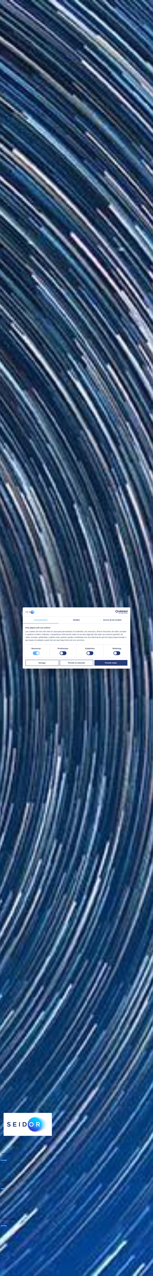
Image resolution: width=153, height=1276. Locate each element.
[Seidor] (28, 1124)
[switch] (63, 653)
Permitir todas (111, 663)
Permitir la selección (76, 663)
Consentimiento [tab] (40, 620)
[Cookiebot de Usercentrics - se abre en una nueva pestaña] (117, 612)
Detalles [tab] (76, 620)
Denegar (42, 663)
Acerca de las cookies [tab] (112, 620)
